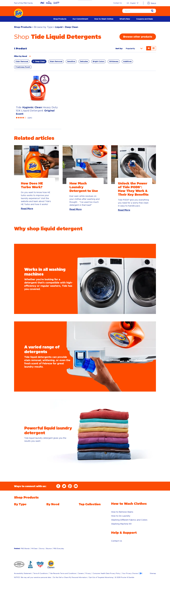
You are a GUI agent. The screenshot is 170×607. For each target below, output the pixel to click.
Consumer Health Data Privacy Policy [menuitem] (106, 573)
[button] (30, 56)
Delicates (84, 61)
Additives (127, 61)
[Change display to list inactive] (153, 48)
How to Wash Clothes (103, 19)
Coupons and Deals (144, 19)
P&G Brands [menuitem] (25, 548)
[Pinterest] (70, 486)
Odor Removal (22, 61)
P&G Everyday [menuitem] (58, 548)
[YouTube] (76, 486)
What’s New (124, 19)
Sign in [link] (153, 3)
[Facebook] (58, 486)
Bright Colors (98, 61)
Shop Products (59, 19)
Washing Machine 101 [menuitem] (121, 524)
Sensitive (71, 61)
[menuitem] (59, 19)
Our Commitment (80, 19)
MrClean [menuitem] (34, 548)
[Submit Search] (152, 11)
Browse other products (137, 36)
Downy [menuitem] (41, 548)
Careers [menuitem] (81, 573)
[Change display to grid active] (148, 48)
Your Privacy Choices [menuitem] (130, 573)
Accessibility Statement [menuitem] (22, 573)
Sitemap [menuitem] (153, 573)
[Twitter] (64, 486)
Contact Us (117, 3)
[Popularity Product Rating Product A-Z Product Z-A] (134, 49)
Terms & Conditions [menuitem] (40, 573)
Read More (27, 208)
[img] (37, 118)
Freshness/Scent (23, 67)
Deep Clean (40, 61)
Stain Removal (56, 61)
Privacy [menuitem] (88, 573)
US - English (131, 3)
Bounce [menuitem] (49, 548)
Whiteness (113, 61)
